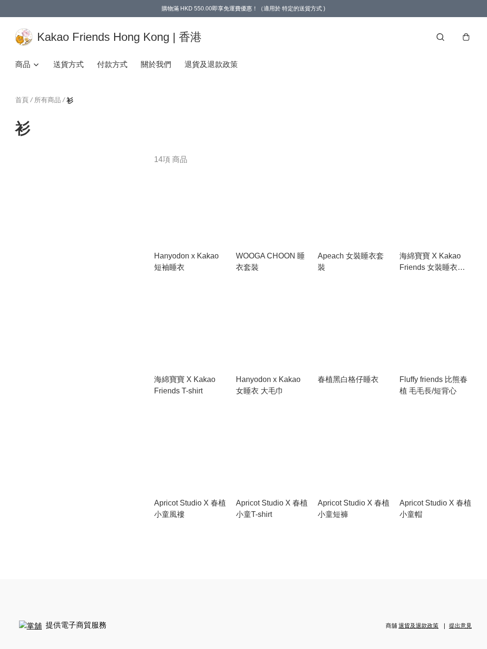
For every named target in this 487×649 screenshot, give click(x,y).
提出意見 (460, 625)
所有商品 (47, 100)
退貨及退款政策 (211, 64)
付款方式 (112, 64)
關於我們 (156, 64)
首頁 (22, 100)
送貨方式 (68, 64)
